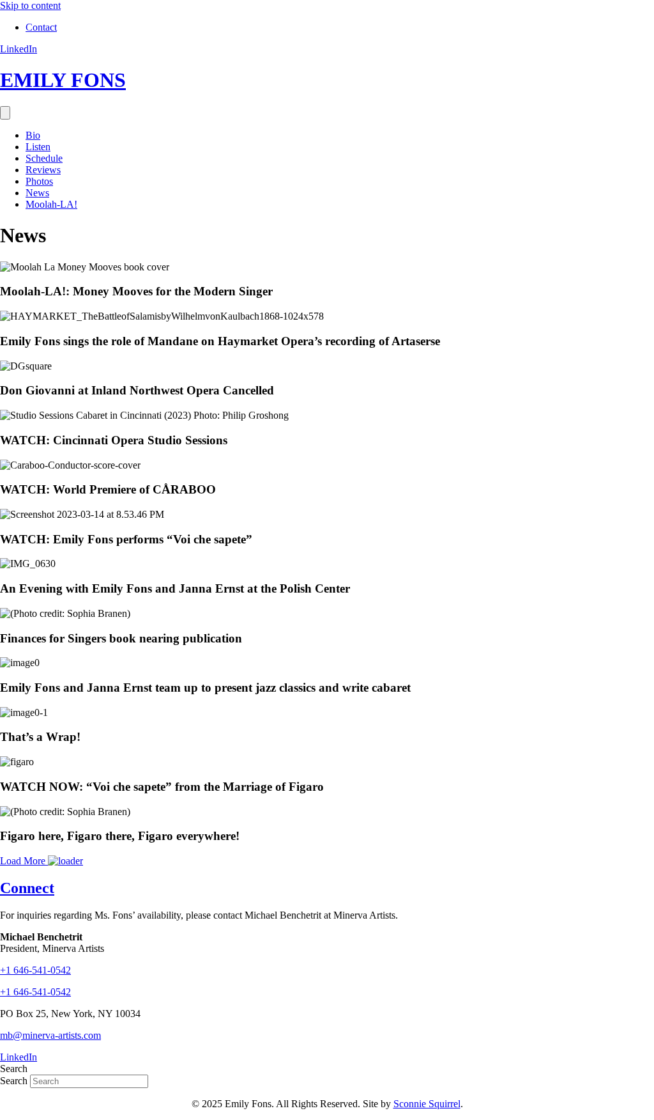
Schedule (44, 158)
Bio (33, 135)
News (37, 192)
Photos (39, 181)
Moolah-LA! (51, 204)
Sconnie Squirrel (426, 1103)
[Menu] (5, 113)
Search (15, 1080)
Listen (38, 146)
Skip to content (30, 5)
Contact (41, 27)
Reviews (43, 169)
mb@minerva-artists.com (50, 1035)
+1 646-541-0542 (35, 991)
